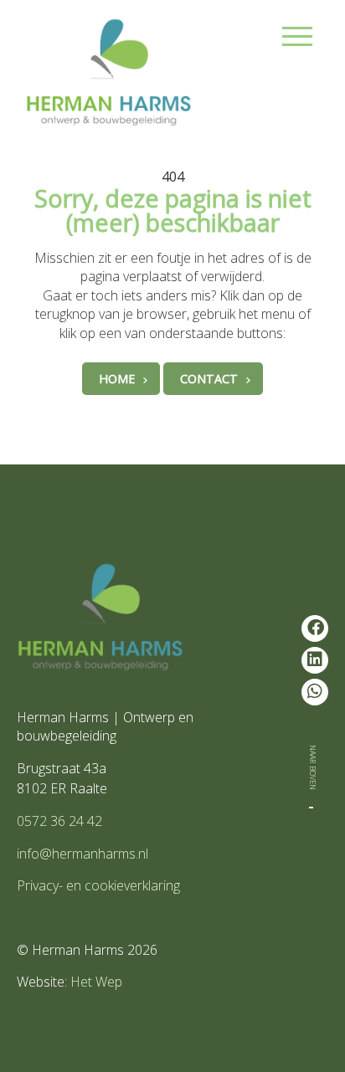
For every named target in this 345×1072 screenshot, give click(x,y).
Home (117, 379)
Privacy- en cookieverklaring (98, 885)
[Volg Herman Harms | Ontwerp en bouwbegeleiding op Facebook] (314, 628)
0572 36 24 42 (59, 821)
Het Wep (96, 981)
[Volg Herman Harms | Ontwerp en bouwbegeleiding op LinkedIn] (314, 660)
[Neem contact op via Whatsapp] (314, 692)
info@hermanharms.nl (82, 853)
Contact (209, 379)
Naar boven (314, 767)
